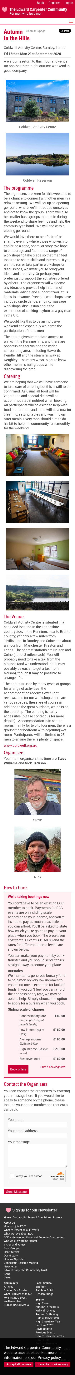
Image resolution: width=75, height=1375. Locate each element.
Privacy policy (49, 1357)
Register (54, 3)
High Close (42, 1303)
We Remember (12, 1301)
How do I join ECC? (15, 1226)
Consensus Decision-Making (21, 1263)
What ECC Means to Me (18, 1294)
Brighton (41, 1286)
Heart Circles (11, 1252)
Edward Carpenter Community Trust (25, 1270)
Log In (68, 3)
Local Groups (44, 1283)
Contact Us (19, 1217)
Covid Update (44, 1329)
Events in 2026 (44, 1325)
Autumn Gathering (47, 1314)
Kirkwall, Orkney (45, 1310)
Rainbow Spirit (45, 1290)
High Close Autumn (47, 1318)
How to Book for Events (50, 1336)
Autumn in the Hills (47, 1307)
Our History (11, 1255)
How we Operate (14, 1259)
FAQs (7, 1274)
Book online (18, 1069)
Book (40, 3)
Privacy (57, 1217)
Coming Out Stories (16, 1290)
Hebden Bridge (44, 1294)
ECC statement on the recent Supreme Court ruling (34, 1237)
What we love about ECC (18, 1233)
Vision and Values (15, 1244)
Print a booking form (52, 1067)
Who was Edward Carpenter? (21, 1241)
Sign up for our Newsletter (34, 1210)
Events (40, 1299)
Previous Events (45, 1332)
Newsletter (10, 1266)
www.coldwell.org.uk (20, 745)
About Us (9, 1222)
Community (11, 1283)
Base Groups (11, 1248)
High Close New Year (48, 1321)
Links (7, 1277)
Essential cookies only (53, 1364)
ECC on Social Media (16, 1305)
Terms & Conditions (39, 1217)
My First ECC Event (15, 1297)
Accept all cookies (18, 1364)
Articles (8, 1286)
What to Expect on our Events (21, 1230)
